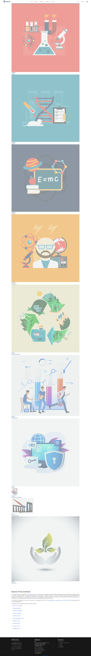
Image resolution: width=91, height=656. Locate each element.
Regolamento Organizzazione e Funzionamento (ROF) (60, 600)
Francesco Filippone (17, 613)
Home (32, 1)
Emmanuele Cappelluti (17, 610)
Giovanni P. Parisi (16, 623)
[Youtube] (81, 1)
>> (21, 642)
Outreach (47, 1)
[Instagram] (85, 1)
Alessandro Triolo (16, 628)
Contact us (61, 647)
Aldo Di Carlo (15, 605)
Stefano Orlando (16, 620)
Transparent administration (64, 642)
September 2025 (16, 642)
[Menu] (87, 1)
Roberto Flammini (16, 615)
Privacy (61, 644)
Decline (4, 653)
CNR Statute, (32, 594)
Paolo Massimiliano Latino (18, 618)
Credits (61, 643)
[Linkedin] (83, 1)
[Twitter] (79, 1)
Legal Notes (62, 646)
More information (45, 655)
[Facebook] (77, 1)
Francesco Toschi (16, 625)
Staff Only (61, 641)
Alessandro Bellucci (17, 608)
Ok (1, 653)
